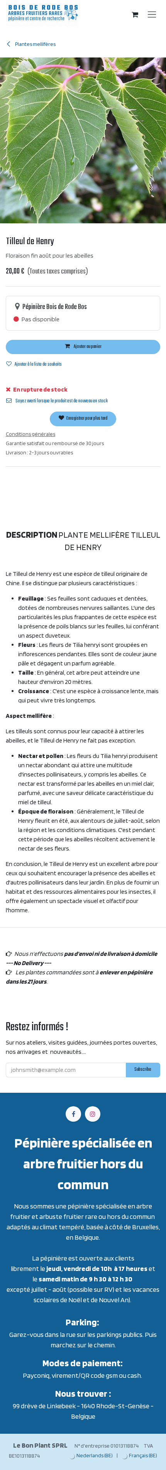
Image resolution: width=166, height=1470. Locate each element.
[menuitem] (91, 1455)
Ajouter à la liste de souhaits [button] (38, 364)
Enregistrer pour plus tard (86, 418)
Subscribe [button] (142, 1069)
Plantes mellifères (35, 44)
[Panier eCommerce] (135, 14)
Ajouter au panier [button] (87, 347)
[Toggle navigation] (152, 14)
